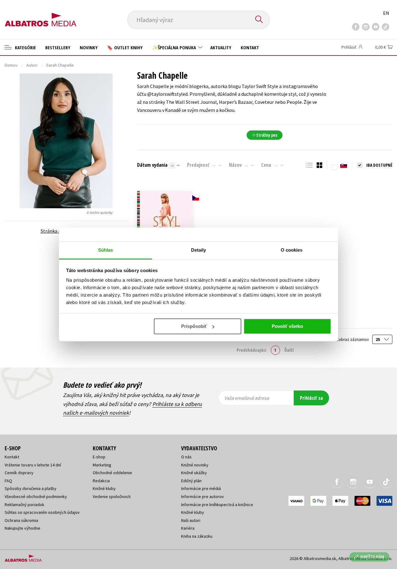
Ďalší (289, 350)
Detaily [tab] (198, 250)
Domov (11, 65)
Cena (266, 164)
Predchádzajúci (251, 350)
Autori (32, 65)
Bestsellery (57, 47)
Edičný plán (191, 480)
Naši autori (190, 520)
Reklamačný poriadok (24, 504)
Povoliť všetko (287, 326)
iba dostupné (379, 165)
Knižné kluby (104, 488)
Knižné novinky (194, 465)
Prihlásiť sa (311, 398)
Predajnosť (198, 164)
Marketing (102, 465)
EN (386, 13)
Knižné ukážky (194, 472)
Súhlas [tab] (105, 250)
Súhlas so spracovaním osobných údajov (42, 512)
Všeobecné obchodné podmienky (36, 496)
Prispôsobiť (194, 326)
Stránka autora (57, 231)
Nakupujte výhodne (22, 528)
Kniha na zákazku (196, 536)
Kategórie (25, 47)
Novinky (89, 47)
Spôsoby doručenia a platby (30, 488)
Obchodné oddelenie (112, 472)
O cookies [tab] (292, 250)
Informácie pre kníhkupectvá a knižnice (217, 504)
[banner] (41, 14)
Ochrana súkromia (21, 520)
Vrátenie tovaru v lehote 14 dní (33, 465)
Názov (235, 164)
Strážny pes (266, 135)
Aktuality (220, 47)
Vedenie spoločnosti (112, 496)
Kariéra (187, 528)
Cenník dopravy (19, 472)
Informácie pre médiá (201, 488)
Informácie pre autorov (202, 496)
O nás (186, 457)
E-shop (99, 457)
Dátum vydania (152, 164)
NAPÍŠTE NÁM (372, 557)
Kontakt (250, 47)
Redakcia (101, 480)
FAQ (8, 480)
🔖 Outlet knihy (125, 47)
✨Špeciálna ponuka (174, 47)
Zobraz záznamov (353, 339)
